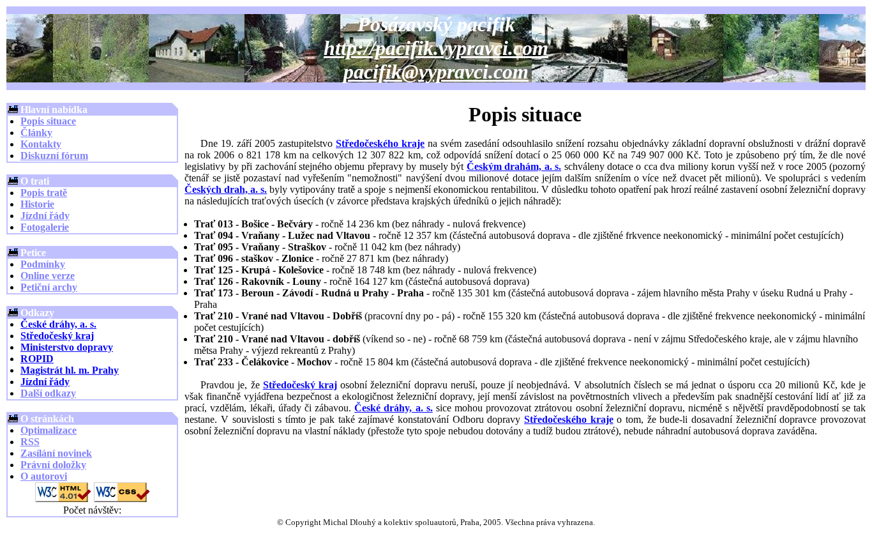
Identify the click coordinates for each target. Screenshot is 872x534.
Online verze (47, 275)
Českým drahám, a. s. (514, 166)
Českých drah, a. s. (225, 189)
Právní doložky (53, 464)
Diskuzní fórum (54, 155)
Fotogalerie (44, 227)
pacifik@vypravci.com (436, 71)
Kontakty (40, 144)
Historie (37, 204)
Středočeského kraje (380, 143)
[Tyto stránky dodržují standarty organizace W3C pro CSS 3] (122, 498)
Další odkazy (48, 393)
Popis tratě (43, 192)
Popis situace (48, 121)
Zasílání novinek (56, 453)
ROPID (37, 358)
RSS (30, 441)
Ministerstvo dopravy (66, 347)
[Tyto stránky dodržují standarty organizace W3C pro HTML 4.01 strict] (63, 498)
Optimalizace (48, 430)
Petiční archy (48, 287)
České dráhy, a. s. (58, 324)
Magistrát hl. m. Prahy (69, 370)
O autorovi (43, 476)
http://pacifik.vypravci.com (436, 47)
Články (36, 132)
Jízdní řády (45, 215)
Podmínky (42, 264)
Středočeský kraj (57, 335)
